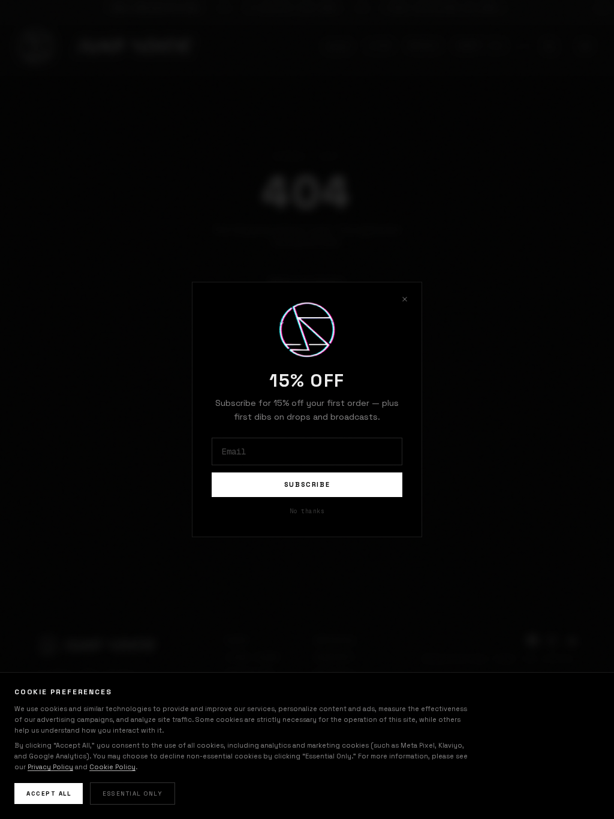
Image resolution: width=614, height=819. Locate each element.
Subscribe (307, 484)
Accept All (48, 793)
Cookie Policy (112, 767)
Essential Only (132, 793)
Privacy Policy (50, 767)
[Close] (404, 299)
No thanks (307, 511)
